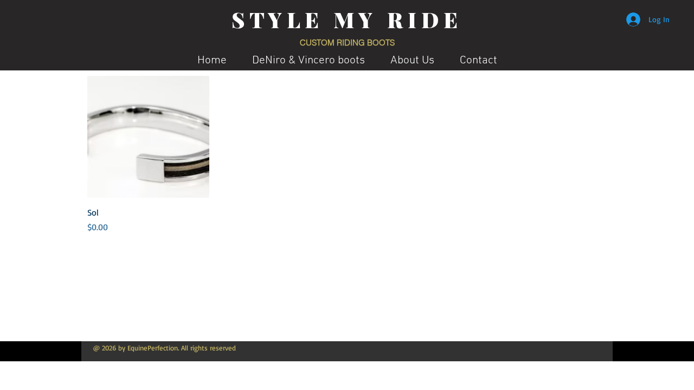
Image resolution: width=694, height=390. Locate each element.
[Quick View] (148, 137)
